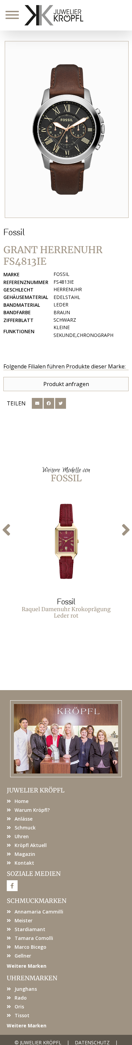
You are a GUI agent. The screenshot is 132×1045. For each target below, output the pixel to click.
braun (61, 312)
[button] (37, 403)
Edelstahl (66, 297)
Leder (60, 304)
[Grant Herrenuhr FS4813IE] (66, 129)
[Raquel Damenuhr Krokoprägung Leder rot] (66, 541)
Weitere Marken (26, 966)
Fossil (13, 233)
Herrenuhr (67, 289)
